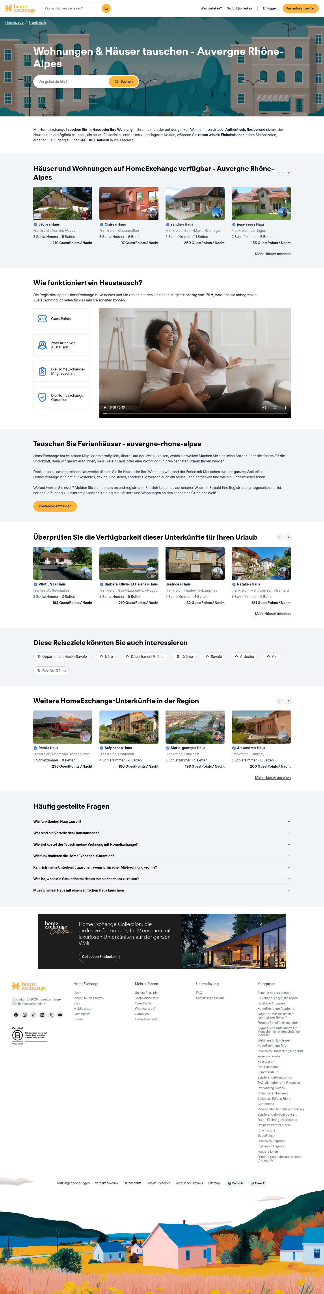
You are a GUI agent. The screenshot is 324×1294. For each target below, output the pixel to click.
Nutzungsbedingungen (73, 1183)
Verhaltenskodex (106, 1183)
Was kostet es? (211, 8)
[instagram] (24, 1014)
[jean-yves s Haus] (261, 217)
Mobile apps (82, 1008)
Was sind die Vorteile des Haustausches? (66, 833)
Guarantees (265, 1104)
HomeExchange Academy (275, 1008)
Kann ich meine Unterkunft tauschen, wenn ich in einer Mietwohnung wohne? (95, 867)
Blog (77, 1003)
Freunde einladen (147, 1019)
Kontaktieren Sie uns (210, 998)
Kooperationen (267, 1151)
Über (77, 993)
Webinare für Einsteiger (273, 1040)
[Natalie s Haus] (261, 576)
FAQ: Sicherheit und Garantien (278, 1083)
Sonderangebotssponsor (275, 1077)
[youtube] (59, 1014)
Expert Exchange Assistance (277, 1120)
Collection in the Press (272, 1093)
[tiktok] (33, 1014)
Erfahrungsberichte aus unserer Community (279, 1158)
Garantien (142, 1014)
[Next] (288, 173)
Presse (78, 1019)
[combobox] (76, 8)
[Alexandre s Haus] (261, 740)
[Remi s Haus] (62, 740)
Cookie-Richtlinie (158, 1183)
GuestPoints (143, 1003)
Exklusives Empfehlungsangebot (280, 1051)
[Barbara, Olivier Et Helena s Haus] (128, 576)
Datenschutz (132, 1183)
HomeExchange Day (271, 1045)
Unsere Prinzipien (147, 993)
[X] (51, 1014)
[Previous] (280, 173)
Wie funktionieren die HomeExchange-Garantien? (73, 856)
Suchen (127, 81)
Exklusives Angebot (271, 1141)
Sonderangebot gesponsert (276, 1114)
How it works (266, 1130)
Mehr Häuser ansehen (273, 254)
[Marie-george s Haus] (195, 740)
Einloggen (270, 8)
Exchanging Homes (271, 1088)
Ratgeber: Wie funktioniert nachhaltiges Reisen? (275, 1015)
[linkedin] (42, 1014)
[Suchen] (106, 8)
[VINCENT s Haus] (62, 576)
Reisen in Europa (269, 1056)
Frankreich (37, 22)
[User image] (85, 212)
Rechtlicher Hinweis (189, 1183)
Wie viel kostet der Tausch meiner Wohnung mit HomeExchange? (85, 844)
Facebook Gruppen (271, 1003)
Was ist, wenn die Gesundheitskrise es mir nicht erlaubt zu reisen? (86, 879)
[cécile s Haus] (62, 217)
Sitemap (214, 1183)
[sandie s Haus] (195, 217)
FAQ (199, 993)
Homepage (14, 22)
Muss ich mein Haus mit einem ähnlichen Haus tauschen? (79, 890)
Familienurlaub (267, 1067)
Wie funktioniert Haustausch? (57, 821)
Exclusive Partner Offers (274, 1125)
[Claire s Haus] (128, 217)
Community (82, 1014)
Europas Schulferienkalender (277, 1023)
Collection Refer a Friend (274, 1098)
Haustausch (265, 1061)
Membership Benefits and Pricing (280, 1109)
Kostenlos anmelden (300, 8)
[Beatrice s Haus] (195, 576)
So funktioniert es (239, 8)
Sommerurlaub (267, 1072)
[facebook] (15, 1014)
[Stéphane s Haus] (128, 740)
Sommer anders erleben (274, 993)
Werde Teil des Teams (89, 998)
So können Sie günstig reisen (277, 998)
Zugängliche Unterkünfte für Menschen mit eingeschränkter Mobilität (279, 1031)
